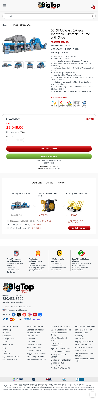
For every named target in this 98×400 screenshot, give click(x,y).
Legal (50, 384)
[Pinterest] (35, 314)
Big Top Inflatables (28, 384)
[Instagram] (29, 314)
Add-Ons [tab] (37, 182)
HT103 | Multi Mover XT (76, 193)
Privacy (70, 384)
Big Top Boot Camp (46, 387)
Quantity (9, 136)
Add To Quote (49, 148)
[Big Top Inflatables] (49, 5)
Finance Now (49, 156)
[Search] (92, 16)
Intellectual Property (60, 384)
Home (4, 25)
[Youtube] (24, 314)
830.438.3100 (55, 168)
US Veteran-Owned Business (16, 310)
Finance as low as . (16, 132)
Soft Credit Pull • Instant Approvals (49, 161)
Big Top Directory (33, 387)
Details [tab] (49, 182)
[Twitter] (19, 314)
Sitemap (81, 384)
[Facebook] (13, 314)
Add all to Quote (79, 228)
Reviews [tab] (61, 182)
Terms (76, 384)
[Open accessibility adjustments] (40, 315)
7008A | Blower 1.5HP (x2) (48, 194)
